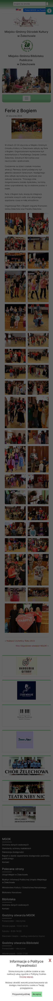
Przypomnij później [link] (21, 994)
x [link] (50, 959)
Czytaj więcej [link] (26, 977)
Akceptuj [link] (37, 994)
